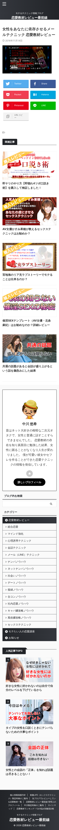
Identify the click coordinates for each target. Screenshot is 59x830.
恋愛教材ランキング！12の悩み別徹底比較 (35, 808)
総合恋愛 (13, 526)
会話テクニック (17, 547)
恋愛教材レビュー (19, 520)
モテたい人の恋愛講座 (22, 631)
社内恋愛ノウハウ (18, 603)
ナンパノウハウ (17, 561)
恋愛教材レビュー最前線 (29, 18)
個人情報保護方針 (18, 795)
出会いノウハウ (17, 575)
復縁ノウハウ (15, 589)
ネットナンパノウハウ (21, 568)
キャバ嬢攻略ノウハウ (21, 610)
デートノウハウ (17, 582)
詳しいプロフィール (29, 482)
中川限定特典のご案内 (34, 805)
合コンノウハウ (17, 596)
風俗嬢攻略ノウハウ (19, 617)
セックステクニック (19, 624)
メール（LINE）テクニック (24, 554)
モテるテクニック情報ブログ (29, 815)
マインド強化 (15, 533)
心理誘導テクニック (19, 540)
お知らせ (14, 637)
